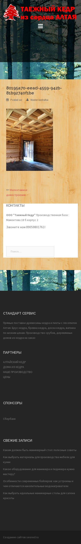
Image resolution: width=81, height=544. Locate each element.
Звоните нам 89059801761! (26, 227)
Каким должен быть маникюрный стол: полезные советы (39, 450)
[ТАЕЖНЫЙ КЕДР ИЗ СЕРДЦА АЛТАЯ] (40, 12)
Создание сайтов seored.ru (21, 537)
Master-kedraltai (39, 100)
